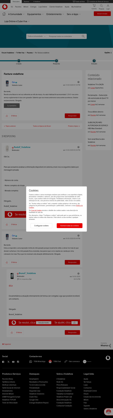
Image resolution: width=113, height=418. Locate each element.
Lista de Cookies (36, 210)
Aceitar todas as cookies (69, 226)
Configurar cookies (41, 226)
